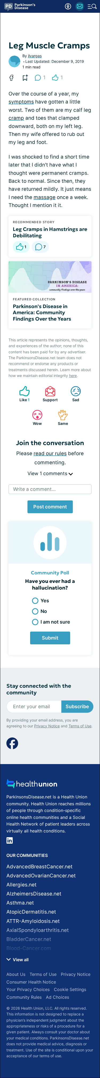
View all (20, 959)
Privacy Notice (47, 726)
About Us (15, 974)
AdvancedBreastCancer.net (39, 867)
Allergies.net (21, 885)
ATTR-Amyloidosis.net (33, 921)
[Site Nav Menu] (92, 6)
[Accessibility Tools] (68, 6)
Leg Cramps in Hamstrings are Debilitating (50, 232)
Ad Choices (57, 997)
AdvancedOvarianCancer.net (41, 876)
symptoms (21, 102)
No (44, 611)
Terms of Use (80, 726)
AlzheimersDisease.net (33, 894)
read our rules (50, 453)
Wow (34, 417)
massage (44, 197)
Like (22, 394)
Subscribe (77, 706)
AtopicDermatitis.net (31, 912)
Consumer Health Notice (31, 982)
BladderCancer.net (28, 939)
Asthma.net (20, 903)
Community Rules (24, 997)
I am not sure (55, 622)
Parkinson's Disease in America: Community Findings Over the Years (42, 312)
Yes (45, 600)
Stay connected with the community (38, 689)
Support (48, 394)
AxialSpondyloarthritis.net (37, 930)
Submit (50, 638)
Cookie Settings (70, 989)
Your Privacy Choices (28, 989)
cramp (16, 118)
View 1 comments (48, 473)
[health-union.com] (31, 785)
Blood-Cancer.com (28, 948)
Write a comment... (34, 489)
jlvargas (35, 55)
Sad (72, 394)
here (73, 375)
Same (60, 417)
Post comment (50, 506)
